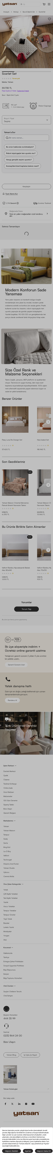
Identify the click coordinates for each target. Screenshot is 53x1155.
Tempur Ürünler (9, 915)
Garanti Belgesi (9, 813)
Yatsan (6, 826)
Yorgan (6, 936)
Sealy (5, 839)
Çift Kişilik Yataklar (10, 894)
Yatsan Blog (11, 1055)
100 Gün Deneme (10, 800)
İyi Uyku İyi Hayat (30, 1055)
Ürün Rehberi (8, 792)
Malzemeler (7, 796)
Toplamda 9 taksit (23, 91)
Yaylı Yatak (7, 919)
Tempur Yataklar (9, 911)
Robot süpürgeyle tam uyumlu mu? (20, 153)
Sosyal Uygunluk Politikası (13, 966)
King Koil (6, 847)
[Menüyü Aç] (49, 4)
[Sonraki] (48, 422)
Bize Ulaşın (7, 809)
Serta (5, 843)
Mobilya (15, 12)
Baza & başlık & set (29, 12)
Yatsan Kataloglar (10, 1089)
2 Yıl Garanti (11, 203)
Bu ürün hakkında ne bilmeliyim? (20, 147)
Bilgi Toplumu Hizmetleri (12, 978)
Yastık (5, 902)
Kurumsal (7, 947)
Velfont (6, 855)
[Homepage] (9, 4)
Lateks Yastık (8, 927)
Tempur (6, 835)
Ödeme (6, 780)
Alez (5, 940)
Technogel (7, 860)
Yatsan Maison (9, 830)
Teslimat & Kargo (10, 784)
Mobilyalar (7, 931)
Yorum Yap (26, 609)
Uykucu (6, 872)
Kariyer (6, 974)
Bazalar (6, 923)
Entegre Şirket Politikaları (13, 961)
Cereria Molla (8, 876)
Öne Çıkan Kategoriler (12, 884)
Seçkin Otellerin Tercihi (12, 991)
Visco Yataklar (9, 906)
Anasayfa (6, 12)
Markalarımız (8, 821)
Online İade (8, 788)
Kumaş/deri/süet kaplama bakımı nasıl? (22, 166)
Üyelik (5, 775)
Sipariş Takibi (8, 805)
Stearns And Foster (11, 864)
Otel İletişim (8, 996)
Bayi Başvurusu (9, 970)
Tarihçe (6, 957)
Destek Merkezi (9, 771)
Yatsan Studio (9, 868)
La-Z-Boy (7, 851)
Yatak (5, 890)
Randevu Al (12, 700)
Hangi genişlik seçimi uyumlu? (19, 159)
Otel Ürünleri (8, 986)
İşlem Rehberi (8, 766)
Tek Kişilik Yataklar (10, 898)
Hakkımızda (7, 953)
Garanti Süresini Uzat (16, 665)
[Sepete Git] (44, 4)
